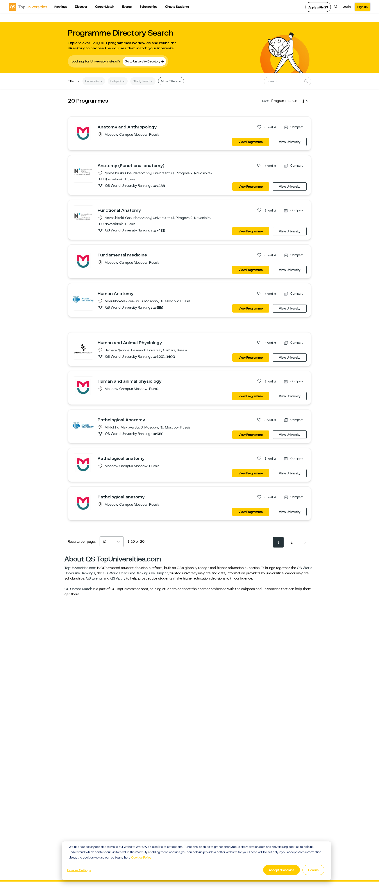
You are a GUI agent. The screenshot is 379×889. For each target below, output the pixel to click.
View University (289, 142)
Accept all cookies (281, 870)
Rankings (60, 7)
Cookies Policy (141, 857)
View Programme (251, 142)
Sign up (362, 7)
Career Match (104, 7)
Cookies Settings (79, 870)
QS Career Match (78, 589)
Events (127, 7)
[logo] (28, 7)
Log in (347, 7)
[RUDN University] (83, 299)
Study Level (141, 81)
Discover (81, 7)
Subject (116, 81)
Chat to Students (177, 7)
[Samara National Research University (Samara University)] (83, 348)
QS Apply (117, 578)
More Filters (169, 81)
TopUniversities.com (80, 568)
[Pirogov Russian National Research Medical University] (83, 133)
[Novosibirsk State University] (83, 171)
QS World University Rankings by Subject (135, 573)
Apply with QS (318, 7)
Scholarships (148, 7)
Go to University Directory (143, 61)
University (92, 81)
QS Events (94, 578)
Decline (313, 870)
